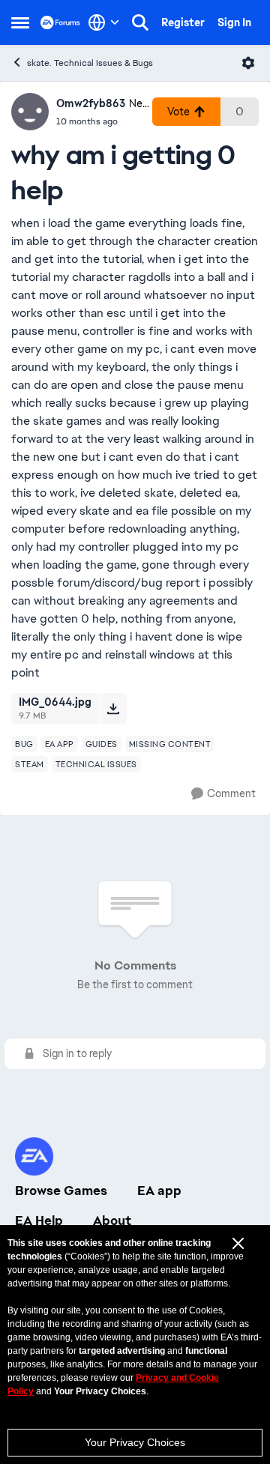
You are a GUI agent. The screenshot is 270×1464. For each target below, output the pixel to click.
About (112, 1220)
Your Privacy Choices (135, 1442)
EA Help (39, 1220)
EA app (159, 1190)
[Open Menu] (248, 62)
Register (183, 22)
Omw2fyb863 (90, 103)
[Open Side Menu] (20, 22)
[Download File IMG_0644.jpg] (113, 709)
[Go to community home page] (60, 22)
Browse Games (61, 1190)
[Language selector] (104, 22)
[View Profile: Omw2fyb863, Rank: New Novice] (30, 111)
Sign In (234, 22)
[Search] (140, 22)
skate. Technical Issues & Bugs (90, 63)
